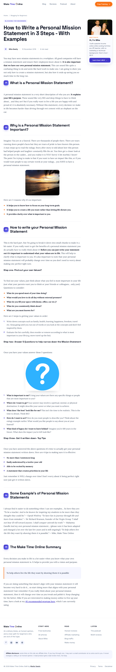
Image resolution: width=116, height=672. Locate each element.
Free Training (102, 4)
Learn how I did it (100, 60)
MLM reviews (96, 635)
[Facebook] (6, 642)
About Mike (43, 639)
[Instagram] (11, 642)
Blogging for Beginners (19, 15)
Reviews (53, 4)
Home (6, 15)
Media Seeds (35, 666)
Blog (44, 4)
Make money (70, 642)
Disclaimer (108, 666)
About (72, 4)
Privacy (93, 666)
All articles (42, 635)
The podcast (96, 631)
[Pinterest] (22, 642)
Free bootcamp (44, 631)
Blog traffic (69, 639)
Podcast (63, 4)
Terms (100, 666)
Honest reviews (71, 631)
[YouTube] (16, 642)
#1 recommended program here (40, 601)
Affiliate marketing (72, 635)
